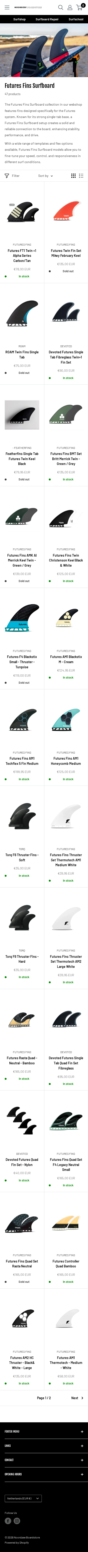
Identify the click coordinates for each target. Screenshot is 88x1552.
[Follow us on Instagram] (17, 1521)
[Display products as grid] (73, 176)
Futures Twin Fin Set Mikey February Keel (66, 253)
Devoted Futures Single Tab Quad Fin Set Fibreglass (66, 1063)
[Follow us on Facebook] (8, 1521)
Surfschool (76, 19)
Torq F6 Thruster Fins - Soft (22, 857)
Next (74, 1398)
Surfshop (19, 19)
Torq (22, 849)
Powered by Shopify (17, 1542)
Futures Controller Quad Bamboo (66, 1263)
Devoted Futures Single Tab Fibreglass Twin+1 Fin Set (66, 357)
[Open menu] (7, 7)
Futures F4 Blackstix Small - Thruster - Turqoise (22, 662)
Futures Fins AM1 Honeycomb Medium (66, 760)
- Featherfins (21, 447)
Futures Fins (22, 244)
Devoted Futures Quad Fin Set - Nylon (22, 1162)
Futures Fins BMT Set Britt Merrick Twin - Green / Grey (66, 459)
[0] (79, 7)
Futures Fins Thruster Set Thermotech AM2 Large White (66, 962)
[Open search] (60, 7)
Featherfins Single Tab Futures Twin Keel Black (22, 459)
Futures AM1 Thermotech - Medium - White (66, 1363)
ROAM (22, 346)
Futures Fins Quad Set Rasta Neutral (22, 1263)
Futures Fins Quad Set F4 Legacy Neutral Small (66, 1165)
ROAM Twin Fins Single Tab (22, 354)
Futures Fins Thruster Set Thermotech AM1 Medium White (66, 860)
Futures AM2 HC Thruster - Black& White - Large (22, 1363)
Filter (15, 176)
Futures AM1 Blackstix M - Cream (66, 659)
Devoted (66, 346)
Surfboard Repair (47, 19)
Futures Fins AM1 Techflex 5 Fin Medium (22, 760)
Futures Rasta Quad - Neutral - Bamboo (22, 1060)
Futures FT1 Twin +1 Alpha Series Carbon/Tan (22, 256)
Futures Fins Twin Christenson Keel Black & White (66, 560)
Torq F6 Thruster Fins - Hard (22, 959)
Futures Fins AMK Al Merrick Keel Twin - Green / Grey (22, 560)
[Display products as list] (81, 176)
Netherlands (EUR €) (19, 1498)
